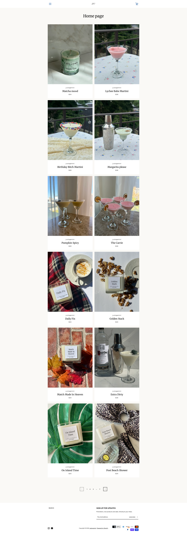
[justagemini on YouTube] (52, 528)
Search (51, 508)
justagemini (93, 528)
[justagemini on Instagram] (49, 528)
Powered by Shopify (102, 528)
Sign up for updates (106, 508)
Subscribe (132, 517)
